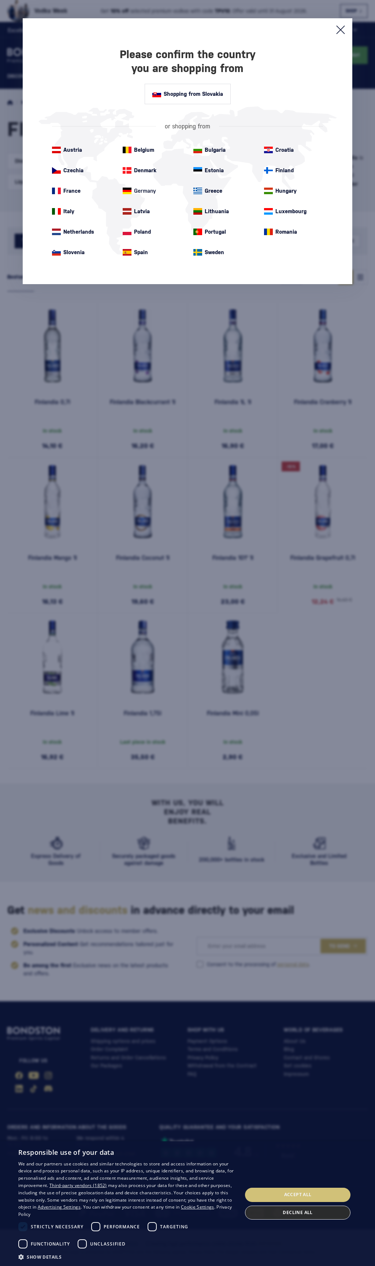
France (72, 191)
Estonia (214, 170)
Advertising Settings (59, 1207)
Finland (284, 170)
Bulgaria (215, 150)
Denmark (145, 170)
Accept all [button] (298, 1194)
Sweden (214, 252)
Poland (142, 232)
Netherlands (78, 232)
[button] (127, 1256)
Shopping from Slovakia (193, 94)
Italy (68, 211)
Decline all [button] (297, 1212)
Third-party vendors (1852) (78, 1185)
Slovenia (74, 252)
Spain (141, 252)
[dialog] (187, 1203)
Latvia (142, 211)
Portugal (215, 232)
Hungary (286, 191)
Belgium (144, 150)
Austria (72, 150)
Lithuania (217, 211)
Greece (213, 191)
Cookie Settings (197, 1207)
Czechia (73, 170)
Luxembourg (291, 211)
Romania (286, 232)
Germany (145, 191)
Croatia (284, 150)
